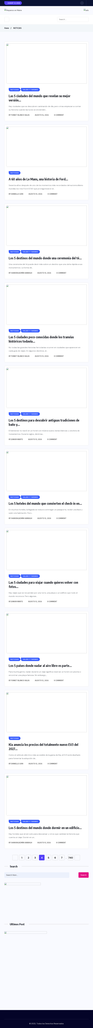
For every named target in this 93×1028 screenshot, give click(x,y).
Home (6, 28)
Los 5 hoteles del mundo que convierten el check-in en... (45, 503)
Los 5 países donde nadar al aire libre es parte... (40, 666)
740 (70, 857)
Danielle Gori (17, 194)
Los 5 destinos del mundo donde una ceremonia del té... (45, 258)
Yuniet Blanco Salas (20, 115)
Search (83, 875)
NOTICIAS (17, 28)
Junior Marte (17, 439)
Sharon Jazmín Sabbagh (21, 273)
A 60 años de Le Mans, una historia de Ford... (38, 179)
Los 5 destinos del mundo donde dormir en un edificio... (45, 828)
